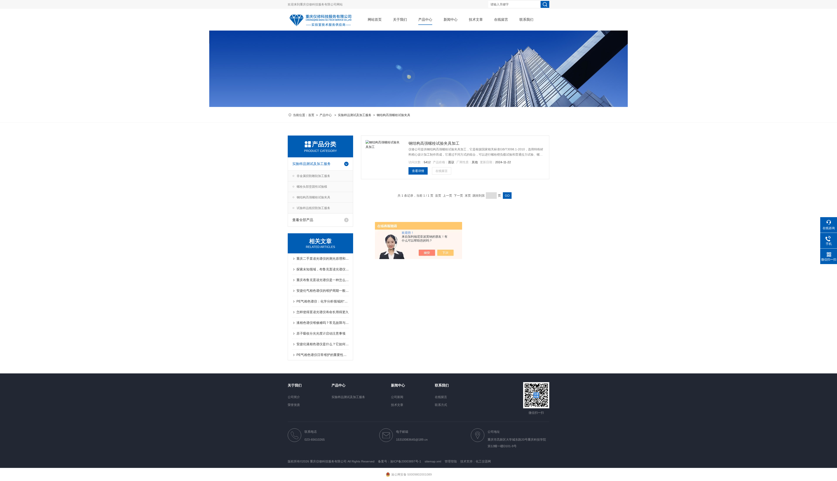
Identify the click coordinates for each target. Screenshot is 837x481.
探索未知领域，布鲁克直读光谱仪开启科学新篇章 (322, 269)
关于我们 (400, 19)
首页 (311, 115)
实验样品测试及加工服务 (354, 115)
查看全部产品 (302, 220)
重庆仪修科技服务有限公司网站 (321, 4)
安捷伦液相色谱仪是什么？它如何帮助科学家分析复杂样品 (322, 344)
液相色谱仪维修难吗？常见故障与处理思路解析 (322, 323)
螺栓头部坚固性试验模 (312, 186)
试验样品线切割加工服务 (313, 208)
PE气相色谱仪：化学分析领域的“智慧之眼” (322, 301)
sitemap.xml (433, 461)
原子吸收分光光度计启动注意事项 (320, 333)
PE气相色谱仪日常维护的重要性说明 (322, 355)
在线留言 (501, 19)
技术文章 (476, 19)
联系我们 (526, 19)
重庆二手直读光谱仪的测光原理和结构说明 (322, 258)
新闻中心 (451, 19)
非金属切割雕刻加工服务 (313, 176)
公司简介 (294, 397)
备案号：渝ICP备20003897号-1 (399, 461)
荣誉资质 (294, 405)
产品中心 (425, 19)
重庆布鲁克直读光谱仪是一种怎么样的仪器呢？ (322, 280)
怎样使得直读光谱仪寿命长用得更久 (322, 312)
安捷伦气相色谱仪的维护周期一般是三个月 (322, 290)
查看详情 (418, 171)
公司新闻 (397, 397)
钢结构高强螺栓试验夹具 (393, 115)
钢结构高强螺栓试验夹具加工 (433, 143)
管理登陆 (451, 461)
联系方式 (441, 405)
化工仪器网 (483, 461)
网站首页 (375, 19)
